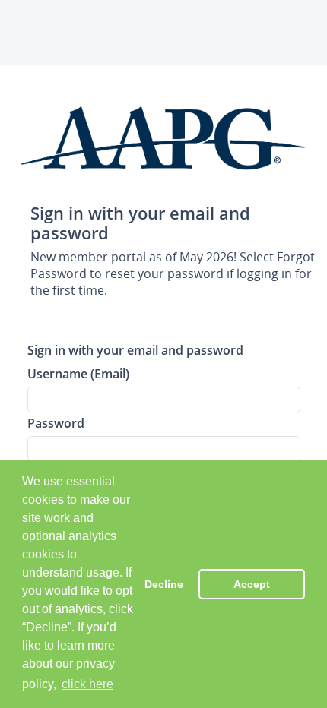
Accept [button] (251, 584)
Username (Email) (78, 373)
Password (55, 423)
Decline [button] (163, 584)
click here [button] (87, 684)
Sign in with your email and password (135, 350)
